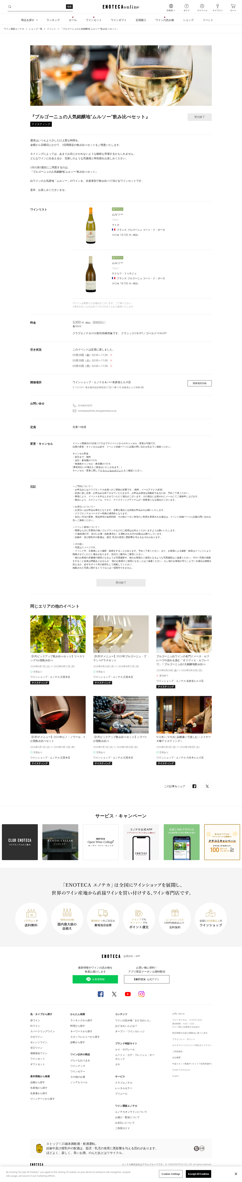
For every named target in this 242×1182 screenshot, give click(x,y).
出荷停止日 (188, 1027)
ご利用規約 (177, 1051)
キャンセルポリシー (113, 470)
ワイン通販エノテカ (14, 29)
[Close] (236, 1174)
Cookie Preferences (181, 1070)
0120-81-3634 (195, 1020)
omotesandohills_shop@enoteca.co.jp (97, 411)
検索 (69, 6)
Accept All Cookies (198, 1174)
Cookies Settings (170, 1174)
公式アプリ (153, 979)
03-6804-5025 (85, 405)
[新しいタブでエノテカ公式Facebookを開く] (101, 994)
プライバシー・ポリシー (183, 1039)
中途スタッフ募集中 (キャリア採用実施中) (192, 1064)
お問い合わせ (178, 1014)
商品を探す (27, 20)
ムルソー (117, 214)
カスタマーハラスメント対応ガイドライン (192, 1045)
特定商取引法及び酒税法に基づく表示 (190, 1033)
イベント (51, 29)
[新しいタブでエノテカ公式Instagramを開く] (141, 994)
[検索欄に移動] (10, 7)
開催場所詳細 (199, 383)
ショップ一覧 (35, 29)
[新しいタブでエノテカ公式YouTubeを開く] (128, 994)
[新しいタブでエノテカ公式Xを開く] (114, 994)
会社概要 (176, 1057)
